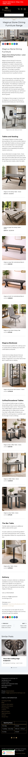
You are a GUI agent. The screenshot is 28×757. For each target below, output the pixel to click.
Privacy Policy (5, 708)
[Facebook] (3, 44)
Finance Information (7, 704)
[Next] (24, 653)
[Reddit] (10, 44)
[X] (8, 44)
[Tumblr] (17, 44)
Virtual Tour (5, 716)
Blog (4, 18)
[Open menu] (24, 9)
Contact (4, 715)
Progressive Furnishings (9, 663)
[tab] (11, 667)
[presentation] (14, 647)
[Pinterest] (5, 44)
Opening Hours (6, 713)
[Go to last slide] (4, 653)
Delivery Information (7, 706)
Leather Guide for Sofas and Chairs (6, 625)
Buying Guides (10, 18)
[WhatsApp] (12, 44)
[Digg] (14, 44)
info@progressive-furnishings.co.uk (15, 692)
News (14, 19)
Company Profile (6, 700)
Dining (16, 18)
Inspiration (21, 18)
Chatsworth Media (20, 753)
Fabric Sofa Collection (23, 625)
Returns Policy (6, 711)
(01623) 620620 (10, 691)
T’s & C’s (4, 709)
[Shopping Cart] (21, 9)
